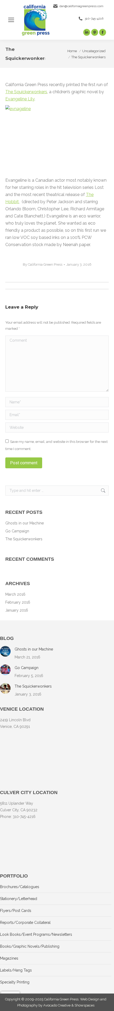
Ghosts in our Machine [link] (24, 523)
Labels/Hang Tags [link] (16, 970)
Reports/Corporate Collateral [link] (25, 922)
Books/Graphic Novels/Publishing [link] (29, 946)
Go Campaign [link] (17, 531)
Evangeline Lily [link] (19, 98)
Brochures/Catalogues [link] (19, 887)
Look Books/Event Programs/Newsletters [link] (36, 934)
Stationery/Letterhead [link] (18, 899)
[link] (11, 20)
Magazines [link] (9, 958)
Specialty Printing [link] (14, 982)
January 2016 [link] (16, 610)
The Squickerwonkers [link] (26, 91)
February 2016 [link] (17, 602)
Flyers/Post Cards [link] (15, 910)
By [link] (42, 264)
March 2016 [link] (15, 594)
